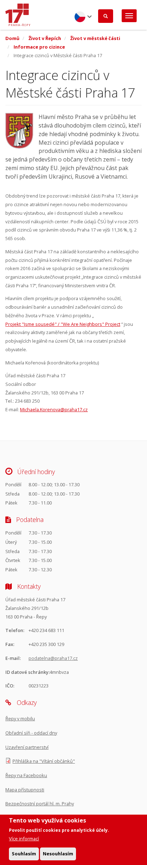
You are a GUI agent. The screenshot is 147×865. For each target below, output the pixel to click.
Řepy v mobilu (20, 718)
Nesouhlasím (58, 853)
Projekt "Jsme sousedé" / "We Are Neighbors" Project (62, 324)
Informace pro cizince (39, 47)
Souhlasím (24, 853)
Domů (12, 38)
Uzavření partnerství (27, 747)
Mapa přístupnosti (24, 789)
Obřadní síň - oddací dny (31, 733)
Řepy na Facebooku (26, 775)
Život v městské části (95, 38)
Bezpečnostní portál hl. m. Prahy (39, 803)
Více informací (24, 838)
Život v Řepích (45, 38)
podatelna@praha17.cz (53, 658)
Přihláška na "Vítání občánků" (43, 761)
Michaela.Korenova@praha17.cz (54, 409)
